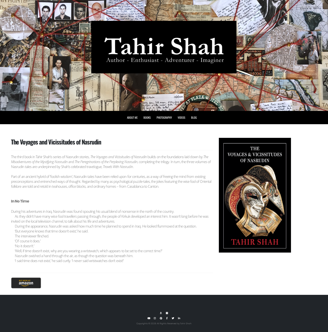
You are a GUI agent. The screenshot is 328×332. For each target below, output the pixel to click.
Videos (181, 117)
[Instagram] (155, 318)
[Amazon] (161, 313)
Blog (194, 117)
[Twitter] (173, 318)
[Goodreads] (167, 313)
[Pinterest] (161, 318)
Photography (164, 117)
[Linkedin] (179, 318)
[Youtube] (148, 318)
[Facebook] (167, 318)
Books (147, 117)
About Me (132, 117)
